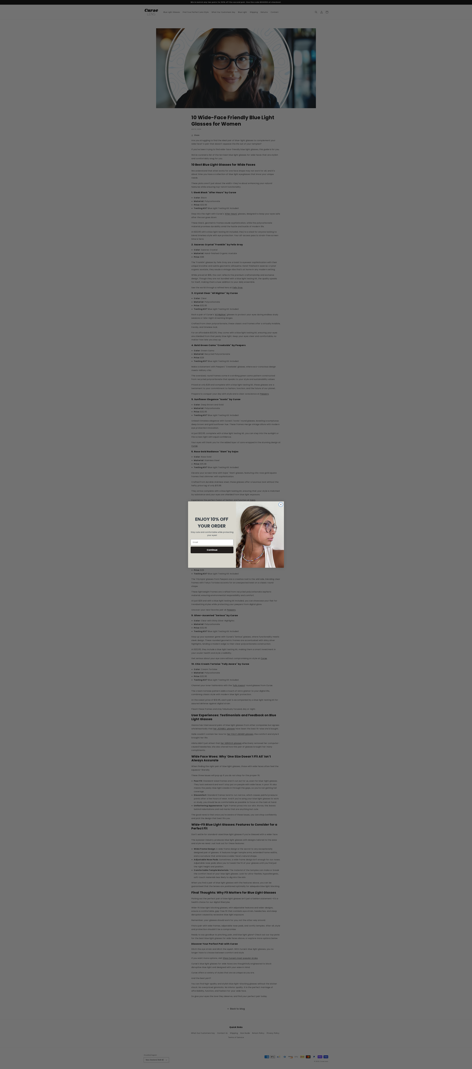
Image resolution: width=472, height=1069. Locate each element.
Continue (212, 549)
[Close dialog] (281, 504)
